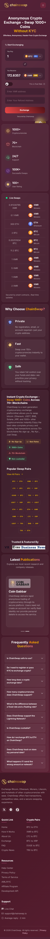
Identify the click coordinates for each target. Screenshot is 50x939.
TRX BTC (33, 495)
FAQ (3, 845)
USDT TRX (17, 523)
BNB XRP (33, 523)
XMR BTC (32, 481)
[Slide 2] (27, 631)
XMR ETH (17, 516)
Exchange (24, 110)
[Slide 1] (23, 631)
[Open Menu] (43, 5)
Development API (10, 891)
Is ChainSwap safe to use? (19, 658)
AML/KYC (6, 881)
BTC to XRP (32, 841)
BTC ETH (17, 481)
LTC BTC (18, 488)
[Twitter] (4, 809)
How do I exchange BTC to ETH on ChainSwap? (21, 738)
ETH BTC (17, 509)
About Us (6, 836)
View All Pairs (13, 474)
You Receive (11, 71)
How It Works (8, 831)
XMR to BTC (32, 831)
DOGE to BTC (33, 845)
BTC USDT (33, 502)
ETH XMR (32, 509)
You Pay (10, 51)
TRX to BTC (32, 850)
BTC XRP (32, 488)
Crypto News (8, 850)
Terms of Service (10, 877)
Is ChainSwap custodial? (18, 728)
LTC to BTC (32, 836)
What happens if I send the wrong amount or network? (20, 763)
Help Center (7, 868)
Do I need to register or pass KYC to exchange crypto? (20, 669)
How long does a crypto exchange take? (18, 681)
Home (4, 827)
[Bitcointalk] (17, 809)
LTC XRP (33, 516)
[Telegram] (10, 809)
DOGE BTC (17, 495)
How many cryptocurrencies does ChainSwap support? (20, 693)
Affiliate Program (10, 886)
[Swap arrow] (25, 64)
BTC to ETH (32, 827)
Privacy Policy (8, 872)
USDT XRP (17, 502)
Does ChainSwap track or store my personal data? (21, 751)
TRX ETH (25, 530)
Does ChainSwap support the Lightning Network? (21, 717)
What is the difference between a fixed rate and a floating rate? (22, 705)
